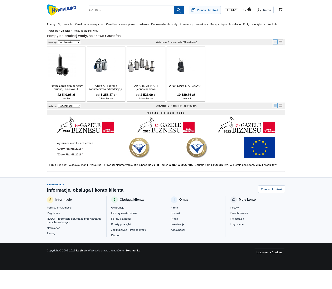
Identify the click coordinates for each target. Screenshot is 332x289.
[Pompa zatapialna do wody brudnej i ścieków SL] (62, 65)
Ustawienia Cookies (269, 252)
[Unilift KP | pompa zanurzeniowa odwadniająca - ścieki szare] (102, 65)
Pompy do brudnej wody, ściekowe (75, 36)
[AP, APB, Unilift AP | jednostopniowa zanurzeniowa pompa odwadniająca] (141, 65)
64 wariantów (146, 98)
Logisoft (61, 164)
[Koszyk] (280, 10)
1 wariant (66, 98)
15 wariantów (106, 98)
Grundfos (113, 36)
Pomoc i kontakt (271, 189)
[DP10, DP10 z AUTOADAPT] (181, 65)
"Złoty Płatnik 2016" (70, 154)
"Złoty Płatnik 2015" (70, 148)
